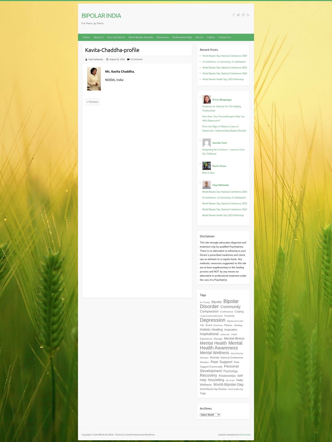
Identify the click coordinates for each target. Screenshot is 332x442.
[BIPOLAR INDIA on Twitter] (238, 15)
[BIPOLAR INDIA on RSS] (248, 15)
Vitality (239, 380)
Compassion (209, 311)
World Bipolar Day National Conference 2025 (224, 67)
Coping (239, 311)
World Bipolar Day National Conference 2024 (224, 73)
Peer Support (221, 362)
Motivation (204, 358)
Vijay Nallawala (95, 59)
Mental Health (213, 343)
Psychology (230, 371)
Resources (163, 37)
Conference (226, 311)
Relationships (227, 375)
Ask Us (199, 37)
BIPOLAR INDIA (101, 15)
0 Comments (136, 59)
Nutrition (204, 362)
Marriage (218, 339)
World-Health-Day (235, 389)
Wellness (206, 384)
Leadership (224, 334)
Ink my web (245, 435)
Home (86, 37)
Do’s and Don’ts (116, 37)
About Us (99, 37)
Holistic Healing (211, 329)
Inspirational (209, 334)
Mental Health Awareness (221, 345)
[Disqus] (137, 154)
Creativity (229, 315)
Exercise (218, 325)
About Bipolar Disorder (140, 37)
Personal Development (219, 368)
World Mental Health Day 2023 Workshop (223, 79)
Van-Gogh (230, 380)
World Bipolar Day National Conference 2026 (224, 56)
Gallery (211, 37)
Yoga (203, 393)
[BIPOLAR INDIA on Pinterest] (243, 15)
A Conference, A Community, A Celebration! (224, 61)
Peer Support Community (219, 364)
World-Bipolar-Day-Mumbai (213, 389)
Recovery (208, 375)
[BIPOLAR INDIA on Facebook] (233, 15)
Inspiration (230, 329)
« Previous (92, 101)
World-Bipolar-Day (228, 384)
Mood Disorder (237, 353)
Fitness (228, 325)
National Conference (232, 357)
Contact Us (225, 37)
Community (230, 307)
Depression (212, 320)
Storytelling (216, 380)
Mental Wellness (214, 352)
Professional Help (182, 37)
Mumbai (214, 357)
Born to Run (208, 173)
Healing (238, 325)
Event (209, 325)
